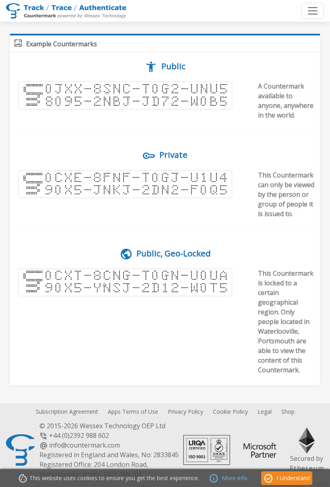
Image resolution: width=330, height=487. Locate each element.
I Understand (287, 478)
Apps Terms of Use (133, 411)
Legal (265, 411)
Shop (288, 411)
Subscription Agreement (67, 411)
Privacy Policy (185, 411)
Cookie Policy (230, 411)
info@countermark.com (84, 445)
